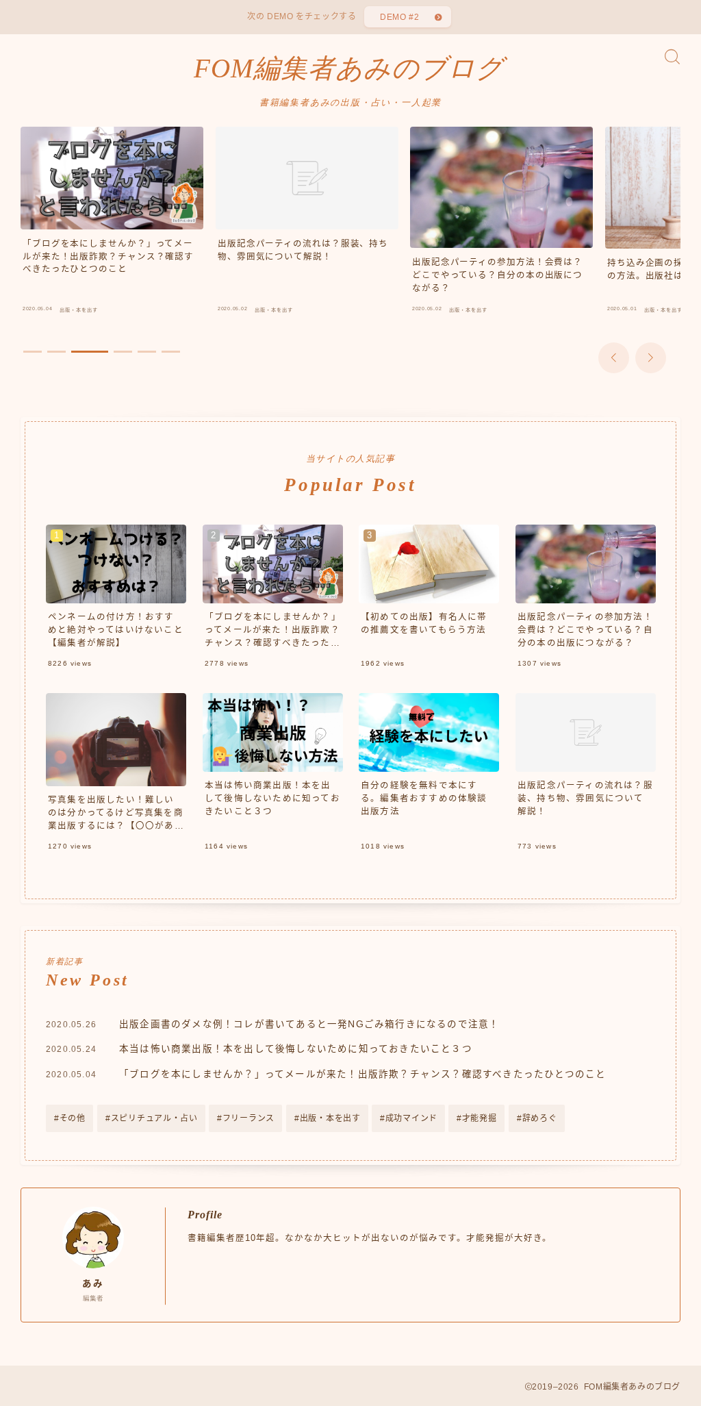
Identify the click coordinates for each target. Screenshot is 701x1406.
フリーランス (248, 1118)
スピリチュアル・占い (153, 1118)
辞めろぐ (539, 1118)
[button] (613, 357)
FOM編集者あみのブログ (349, 68)
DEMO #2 (399, 17)
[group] (112, 223)
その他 (73, 1118)
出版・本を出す (329, 1118)
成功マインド (411, 1118)
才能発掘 (479, 1118)
